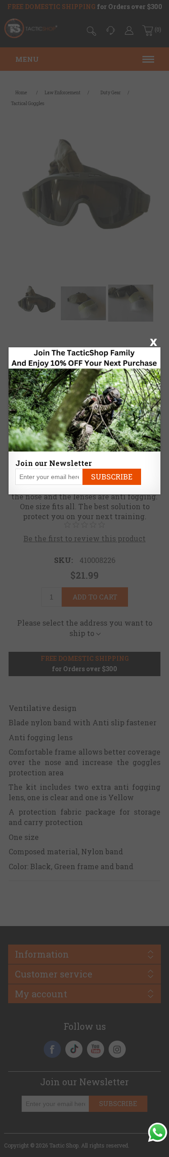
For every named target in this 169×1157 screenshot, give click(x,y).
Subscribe (111, 476)
